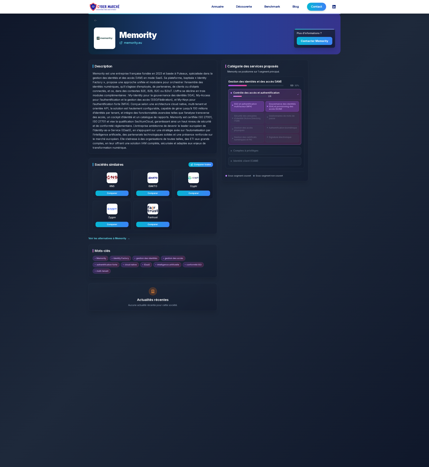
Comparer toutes (202, 164)
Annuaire (217, 6)
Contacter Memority (314, 41)
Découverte (244, 6)
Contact (316, 6)
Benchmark (272, 6)
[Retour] (95, 20)
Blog (295, 6)
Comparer (112, 193)
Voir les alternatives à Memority (109, 238)
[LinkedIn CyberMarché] (334, 7)
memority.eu (133, 42)
